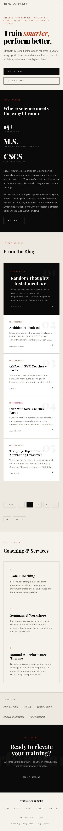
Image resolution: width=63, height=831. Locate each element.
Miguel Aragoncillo (15, 4)
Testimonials (26, 817)
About (16, 809)
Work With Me (15, 71)
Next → (19, 519)
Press (40, 817)
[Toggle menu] (57, 4)
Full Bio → (14, 221)
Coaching (40, 809)
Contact (28, 809)
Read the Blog (16, 81)
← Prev (9, 505)
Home (7, 809)
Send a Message (31, 777)
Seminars (53, 809)
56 (7, 519)
